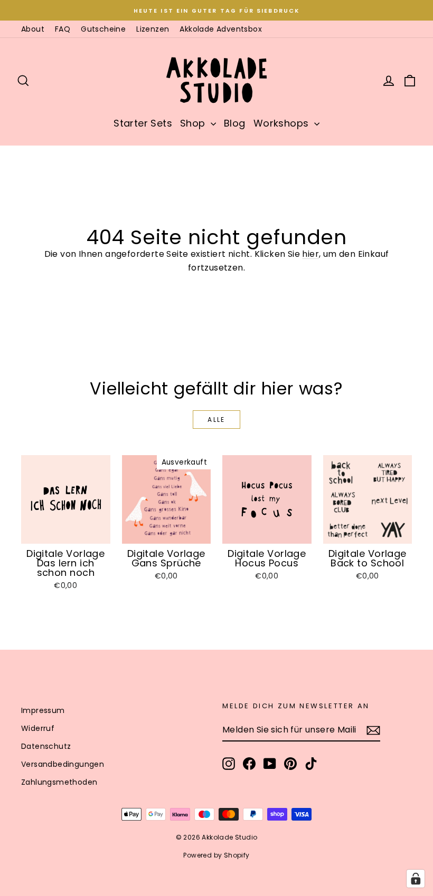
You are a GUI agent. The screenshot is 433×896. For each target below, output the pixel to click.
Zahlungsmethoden (59, 782)
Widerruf (37, 728)
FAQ (62, 29)
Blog (235, 123)
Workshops (282, 123)
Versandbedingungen (62, 764)
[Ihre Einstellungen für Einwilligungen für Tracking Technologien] (416, 879)
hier (310, 254)
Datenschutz (46, 746)
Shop (194, 123)
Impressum (43, 710)
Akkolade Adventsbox (221, 29)
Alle (216, 419)
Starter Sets (143, 123)
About (32, 29)
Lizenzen (152, 29)
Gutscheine (103, 29)
